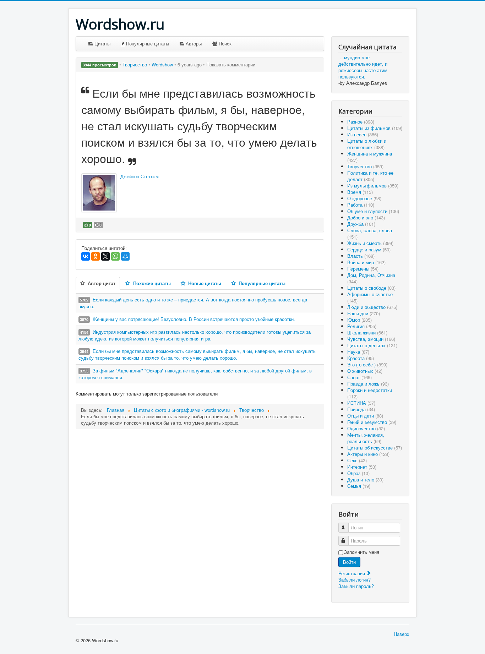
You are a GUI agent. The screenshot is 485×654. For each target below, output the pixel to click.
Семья (358, 486)
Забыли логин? (354, 579)
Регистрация (352, 573)
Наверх (401, 634)
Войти (349, 561)
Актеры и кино (368, 454)
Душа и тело (365, 479)
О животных (364, 370)
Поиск (224, 43)
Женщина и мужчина (369, 156)
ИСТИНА (361, 402)
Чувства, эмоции (371, 339)
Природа (361, 409)
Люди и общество (372, 307)
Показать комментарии (230, 64)
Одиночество (366, 428)
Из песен (362, 134)
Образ (358, 473)
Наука (358, 351)
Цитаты (101, 43)
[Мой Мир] (125, 256)
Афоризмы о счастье (370, 297)
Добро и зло (366, 217)
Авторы (193, 43)
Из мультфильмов (372, 185)
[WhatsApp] (115, 256)
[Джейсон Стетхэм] (99, 192)
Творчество (135, 64)
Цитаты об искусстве (374, 447)
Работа (360, 204)
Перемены (362, 268)
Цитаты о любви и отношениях (366, 144)
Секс (357, 460)
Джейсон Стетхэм (139, 176)
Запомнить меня (361, 552)
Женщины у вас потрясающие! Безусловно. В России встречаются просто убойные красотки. (194, 319)
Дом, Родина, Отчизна (371, 278)
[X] (105, 256)
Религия (361, 326)
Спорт (359, 377)
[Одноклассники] (95, 256)
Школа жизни (367, 332)
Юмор (359, 319)
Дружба (361, 223)
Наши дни (363, 313)
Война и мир (366, 262)
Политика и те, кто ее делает (370, 175)
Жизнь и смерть (370, 243)
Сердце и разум (369, 249)
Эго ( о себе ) (367, 364)
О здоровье (364, 198)
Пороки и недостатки (369, 393)
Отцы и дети (365, 415)
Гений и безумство (371, 422)
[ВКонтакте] (85, 256)
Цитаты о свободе (371, 287)
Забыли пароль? (356, 586)
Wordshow (162, 64)
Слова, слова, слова (369, 233)
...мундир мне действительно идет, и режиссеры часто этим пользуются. (362, 67)
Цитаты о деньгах (372, 345)
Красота (360, 358)
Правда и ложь (368, 383)
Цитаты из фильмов (374, 128)
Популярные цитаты (147, 43)
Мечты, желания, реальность (365, 438)
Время (360, 192)
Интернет (361, 466)
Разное (360, 121)
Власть (361, 255)
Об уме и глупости (373, 211)
